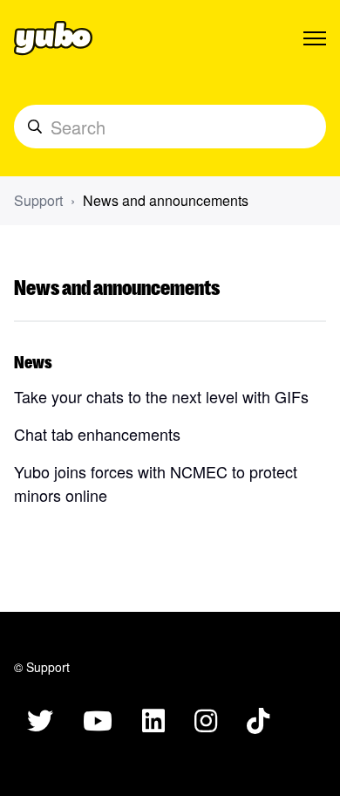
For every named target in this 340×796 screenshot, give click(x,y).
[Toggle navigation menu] (314, 38)
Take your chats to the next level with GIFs (161, 396)
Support (38, 200)
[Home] (53, 38)
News (33, 360)
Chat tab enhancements (97, 433)
